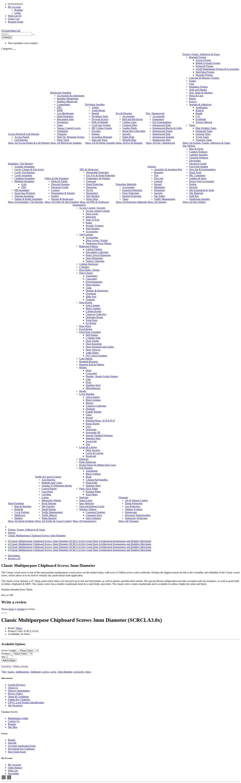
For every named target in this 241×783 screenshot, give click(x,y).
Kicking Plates (93, 491)
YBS (23, 187)
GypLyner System (101, 125)
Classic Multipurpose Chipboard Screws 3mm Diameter (37, 535)
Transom (90, 299)
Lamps (45, 497)
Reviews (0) (14, 558)
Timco (19, 628)
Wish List (13, 770)
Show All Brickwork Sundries (66, 142)
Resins (192, 98)
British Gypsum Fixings (208, 63)
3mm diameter (65, 671)
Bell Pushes (92, 335)
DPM (60, 110)
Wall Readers (93, 228)
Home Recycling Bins (133, 131)
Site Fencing (48, 506)
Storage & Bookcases (62, 199)
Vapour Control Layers (69, 128)
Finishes (5, 653)
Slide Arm (91, 296)
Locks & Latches (88, 447)
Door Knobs (85, 302)
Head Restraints (65, 116)
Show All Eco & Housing (129, 142)
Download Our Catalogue (21, 748)
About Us (13, 687)
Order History (15, 767)
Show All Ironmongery (85, 521)
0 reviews (6, 666)
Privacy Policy (15, 693)
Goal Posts (47, 491)
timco (88, 671)
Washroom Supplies (199, 199)
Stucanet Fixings (204, 75)
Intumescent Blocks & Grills (167, 128)
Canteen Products (198, 151)
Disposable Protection (97, 172)
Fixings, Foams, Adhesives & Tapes (201, 54)
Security (126, 134)
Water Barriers (49, 518)
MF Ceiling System (102, 128)
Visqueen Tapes (204, 140)
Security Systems (94, 225)
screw (53, 671)
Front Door (91, 320)
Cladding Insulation (24, 178)
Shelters (18, 518)
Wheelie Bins (129, 140)
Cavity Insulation (23, 175)
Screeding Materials (102, 137)
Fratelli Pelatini (93, 411)
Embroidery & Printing (98, 178)
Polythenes (62, 122)
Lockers (55, 190)
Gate (88, 379)
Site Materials (196, 193)
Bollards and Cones (52, 482)
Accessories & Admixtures (70, 95)
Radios (192, 184)
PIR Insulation (21, 190)
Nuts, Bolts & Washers (201, 92)
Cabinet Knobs (93, 311)
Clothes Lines (129, 122)
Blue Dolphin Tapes (206, 128)
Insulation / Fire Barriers (20, 163)
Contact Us (14, 721)
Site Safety (159, 196)
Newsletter (13, 773)
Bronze (89, 403)
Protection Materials (126, 184)
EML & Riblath (100, 122)
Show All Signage (157, 202)
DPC (59, 107)
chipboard (35, 671)
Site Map (12, 727)
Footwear (91, 181)
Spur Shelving (86, 503)
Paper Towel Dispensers (98, 255)
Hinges (83, 367)
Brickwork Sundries (60, 92)
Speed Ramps (49, 509)
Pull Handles (85, 468)
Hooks (82, 391)
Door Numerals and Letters (100, 346)
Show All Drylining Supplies (100, 142)
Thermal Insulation (24, 196)
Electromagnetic (94, 281)
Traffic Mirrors (49, 515)
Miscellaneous (93, 388)
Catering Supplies (198, 154)
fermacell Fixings (204, 66)
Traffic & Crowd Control (48, 476)
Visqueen (62, 134)
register (21, 609)
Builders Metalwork (67, 101)
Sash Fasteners (93, 518)
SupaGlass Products (24, 193)
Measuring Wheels (51, 500)
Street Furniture (16, 503)
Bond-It (200, 110)
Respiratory (92, 193)
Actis (23, 184)
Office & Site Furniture (57, 178)
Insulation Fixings (198, 86)
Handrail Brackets (88, 361)
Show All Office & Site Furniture (62, 202)
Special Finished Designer (99, 435)
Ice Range (91, 323)
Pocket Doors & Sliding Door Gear (97, 465)
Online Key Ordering (19, 699)
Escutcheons (85, 329)
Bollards (18, 509)
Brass (88, 370)
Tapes (60, 125)
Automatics (92, 275)
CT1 (198, 116)
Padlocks (84, 459)
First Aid (158, 178)
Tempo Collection (95, 261)
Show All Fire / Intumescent (160, 142)
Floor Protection (130, 193)
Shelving (83, 497)
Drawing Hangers (60, 184)
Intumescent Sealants (163, 137)
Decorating (195, 160)
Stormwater (131, 512)
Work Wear (92, 199)
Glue (191, 83)
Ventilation (62, 131)
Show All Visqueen (128, 521)
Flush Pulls (91, 482)
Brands (11, 740)
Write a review (20, 666)
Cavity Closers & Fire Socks (29, 169)
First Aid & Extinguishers (202, 169)
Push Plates (92, 494)
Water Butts (128, 137)
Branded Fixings (197, 57)
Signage (152, 166)
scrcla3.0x (78, 671)
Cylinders (84, 267)
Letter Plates (92, 352)
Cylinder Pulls (93, 338)
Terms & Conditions (18, 696)
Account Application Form (22, 745)
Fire (156, 175)
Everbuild (201, 119)
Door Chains (92, 340)
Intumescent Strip (161, 140)
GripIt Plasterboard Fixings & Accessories (217, 69)
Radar (89, 222)
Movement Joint (65, 119)
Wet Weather (93, 196)
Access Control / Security (92, 208)
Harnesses (91, 187)
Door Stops (85, 326)
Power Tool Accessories (201, 181)
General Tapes (203, 134)
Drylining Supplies (95, 104)
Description (14, 555)
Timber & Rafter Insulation (28, 199)
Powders (96, 131)
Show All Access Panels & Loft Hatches (29, 142)
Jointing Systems (133, 509)
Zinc (88, 444)
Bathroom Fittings (88, 246)
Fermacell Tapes (204, 131)
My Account (14, 764)
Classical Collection (96, 314)
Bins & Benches (22, 506)
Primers (96, 134)
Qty (3, 656)
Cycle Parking (21, 512)
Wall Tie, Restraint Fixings (70, 137)
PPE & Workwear (89, 169)
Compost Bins (129, 125)
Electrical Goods (59, 187)
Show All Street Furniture (21, 521)
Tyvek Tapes (202, 137)
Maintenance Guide (18, 718)
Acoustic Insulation (24, 166)
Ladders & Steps (197, 178)
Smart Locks (85, 500)
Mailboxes (19, 515)
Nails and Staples (198, 89)
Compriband (63, 104)
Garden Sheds (129, 128)
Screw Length (8, 650)
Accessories (128, 116)
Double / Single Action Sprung (102, 376)
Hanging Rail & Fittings (91, 364)
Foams (192, 80)
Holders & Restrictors (97, 290)
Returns (12, 724)
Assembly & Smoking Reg (168, 169)
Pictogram (159, 190)
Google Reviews (16, 684)
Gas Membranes (65, 113)
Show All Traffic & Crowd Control (53, 521)
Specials (12, 742)
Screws (193, 101)
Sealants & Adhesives (200, 104)
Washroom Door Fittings (98, 243)
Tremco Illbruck (204, 122)
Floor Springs (93, 284)
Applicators (202, 107)
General (158, 181)
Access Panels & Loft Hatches (23, 134)
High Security (93, 450)
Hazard (158, 184)
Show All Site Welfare (194, 202)
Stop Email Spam (17, 751)
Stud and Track (99, 140)
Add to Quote (9, 660)
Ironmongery (79, 205)
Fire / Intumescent (155, 113)
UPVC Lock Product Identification (26, 702)
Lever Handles (86, 394)
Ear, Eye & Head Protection (100, 175)
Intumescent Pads (161, 134)
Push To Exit (92, 219)
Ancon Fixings (203, 60)
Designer (90, 408)
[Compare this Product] (6, 612)
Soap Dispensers (94, 258)
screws (45, 671)
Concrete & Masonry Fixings (204, 77)
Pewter (89, 417)
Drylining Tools (100, 116)
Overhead (91, 293)
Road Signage (49, 503)
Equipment (158, 119)
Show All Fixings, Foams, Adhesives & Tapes (206, 142)
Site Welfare (189, 145)
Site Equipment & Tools (201, 190)
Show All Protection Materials (131, 202)
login (11, 609)
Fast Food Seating (198, 166)
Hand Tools (195, 172)
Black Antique (93, 308)
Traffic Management (164, 199)
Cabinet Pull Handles (97, 479)
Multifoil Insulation (24, 181)
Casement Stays (94, 515)
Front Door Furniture (90, 332)
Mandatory (159, 187)
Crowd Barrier (49, 488)
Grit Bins (46, 494)
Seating (55, 196)
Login (17, 12)
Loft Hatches (21, 140)
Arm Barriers (48, 479)
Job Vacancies (15, 705)
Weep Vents (63, 140)
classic (11, 671)
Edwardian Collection (97, 252)
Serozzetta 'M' (93, 432)
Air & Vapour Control (136, 500)
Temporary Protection (136, 518)
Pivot (88, 382)
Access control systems (98, 210)
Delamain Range (94, 317)
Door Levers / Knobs (97, 240)
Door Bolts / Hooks (89, 270)
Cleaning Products (198, 157)
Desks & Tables (59, 181)
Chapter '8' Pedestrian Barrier (57, 485)
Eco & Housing (124, 113)
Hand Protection (94, 184)
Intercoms (91, 216)
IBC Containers (197, 175)
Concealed (91, 278)
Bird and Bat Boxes (132, 119)
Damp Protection (133, 503)
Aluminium (92, 470)
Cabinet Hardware (88, 264)
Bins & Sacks (196, 148)
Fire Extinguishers (161, 122)
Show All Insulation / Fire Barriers (25, 202)
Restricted (91, 456)
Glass (88, 287)
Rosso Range (93, 423)
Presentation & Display (63, 193)
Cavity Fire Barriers (24, 172)
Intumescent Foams (162, 131)
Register (18, 10)
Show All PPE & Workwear (94, 202)
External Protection (132, 190)
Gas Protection (132, 506)
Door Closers (86, 273)
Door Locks (92, 213)
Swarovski (91, 441)
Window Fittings (87, 509)
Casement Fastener (95, 512)
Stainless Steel (93, 385)
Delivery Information (19, 690)
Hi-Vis (89, 190)
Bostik (199, 113)
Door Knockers (94, 343)
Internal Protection (131, 196)
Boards (95, 113)
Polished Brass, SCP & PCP (100, 420)
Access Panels (21, 137)
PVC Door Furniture (96, 355)
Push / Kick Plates (88, 488)
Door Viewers (93, 349)
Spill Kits (194, 196)
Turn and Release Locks (91, 506)
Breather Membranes (68, 98)
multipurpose (22, 671)
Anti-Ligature (93, 305)
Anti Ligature (86, 234)
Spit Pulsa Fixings (205, 72)
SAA (88, 426)
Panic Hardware (87, 462)
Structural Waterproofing (138, 515)
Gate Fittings (85, 358)
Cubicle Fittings (94, 249)
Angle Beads (98, 110)
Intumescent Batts (161, 125)
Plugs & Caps (196, 95)
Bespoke (158, 172)
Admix (95, 107)
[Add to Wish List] (2, 612)
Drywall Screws (100, 119)
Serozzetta (91, 429)
